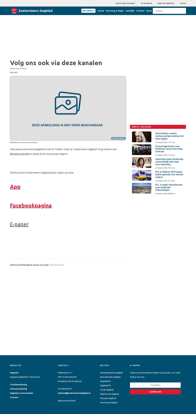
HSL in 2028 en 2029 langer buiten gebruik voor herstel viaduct (169, 174)
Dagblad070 (105, 385)
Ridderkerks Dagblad (109, 394)
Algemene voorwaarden (21, 393)
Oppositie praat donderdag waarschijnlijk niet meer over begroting (169, 162)
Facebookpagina (31, 205)
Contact (183, 3)
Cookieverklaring (18, 384)
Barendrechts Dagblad (110, 377)
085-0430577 (88, 11)
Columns (140, 11)
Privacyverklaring (18, 389)
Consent (14, 397)
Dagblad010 (105, 381)
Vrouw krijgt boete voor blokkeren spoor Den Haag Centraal (169, 149)
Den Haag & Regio (114, 11)
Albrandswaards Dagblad (111, 373)
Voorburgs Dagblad (108, 402)
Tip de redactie (146, 3)
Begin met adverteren (166, 3)
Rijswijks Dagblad (108, 398)
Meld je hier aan (57, 265)
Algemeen (62, 400)
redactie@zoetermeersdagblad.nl (74, 393)
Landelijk (129, 11)
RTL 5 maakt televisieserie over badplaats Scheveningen (169, 187)
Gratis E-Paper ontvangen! (125, 3)
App (15, 187)
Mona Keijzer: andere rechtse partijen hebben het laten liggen (169, 136)
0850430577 (66, 389)
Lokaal (100, 11)
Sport (149, 11)
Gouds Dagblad (106, 390)
